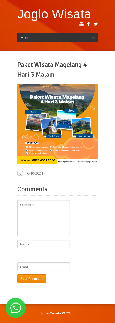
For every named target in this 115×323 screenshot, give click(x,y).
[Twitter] (95, 24)
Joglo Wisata (54, 13)
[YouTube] (81, 24)
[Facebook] (88, 24)
